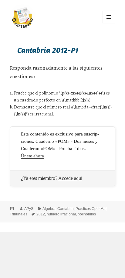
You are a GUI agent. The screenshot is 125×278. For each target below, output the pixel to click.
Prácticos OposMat (91, 209)
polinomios (87, 214)
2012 (40, 214)
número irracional (61, 214)
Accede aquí (70, 178)
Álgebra (49, 209)
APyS (28, 209)
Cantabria (65, 209)
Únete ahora (32, 155)
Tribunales (18, 214)
